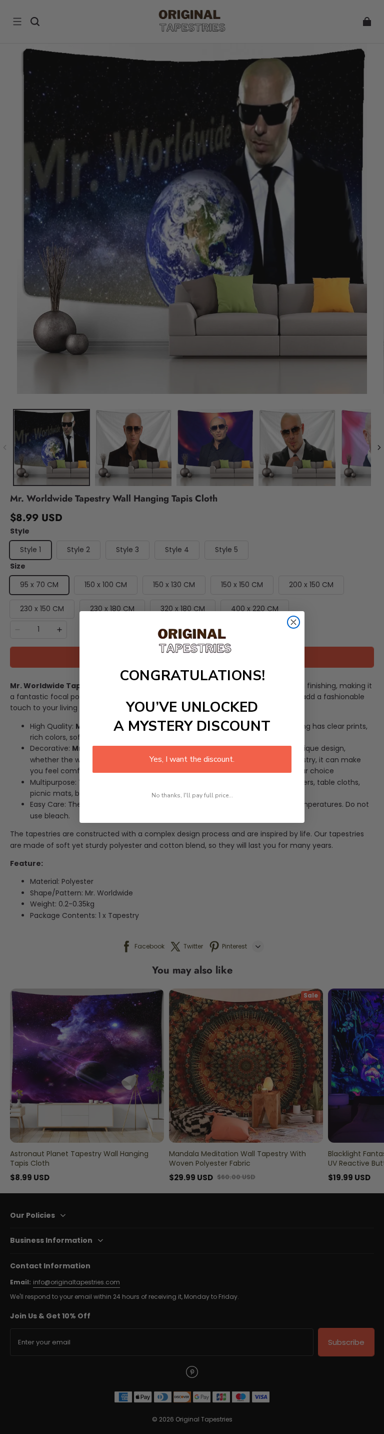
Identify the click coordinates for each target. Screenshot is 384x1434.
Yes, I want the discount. (192, 759)
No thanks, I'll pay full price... (192, 795)
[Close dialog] (294, 622)
